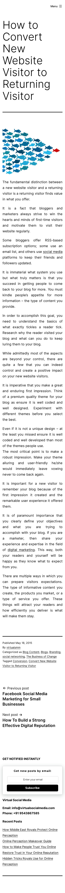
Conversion (20, 661)
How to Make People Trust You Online (29, 847)
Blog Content (31, 652)
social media (52, 252)
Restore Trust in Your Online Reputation (30, 852)
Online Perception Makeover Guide (26, 841)
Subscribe (32, 788)
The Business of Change (41, 656)
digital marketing (21, 550)
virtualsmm (13, 647)
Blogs (44, 652)
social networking (13, 656)
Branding (54, 652)
